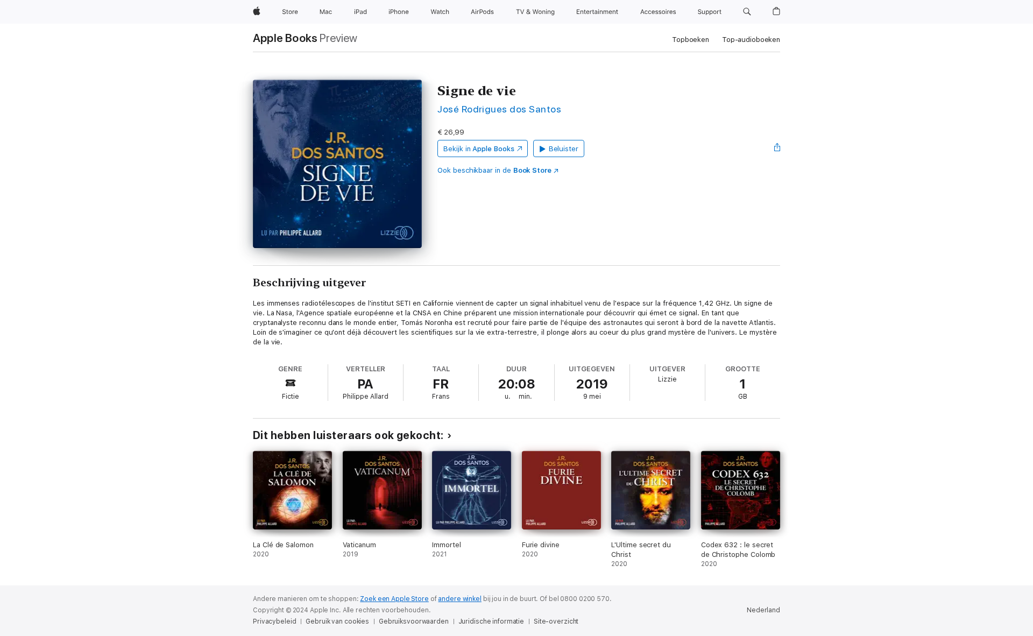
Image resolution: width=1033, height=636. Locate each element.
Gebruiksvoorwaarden (414, 621)
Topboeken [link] (690, 40)
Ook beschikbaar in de (494, 170)
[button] (747, 12)
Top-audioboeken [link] (751, 40)
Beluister (563, 149)
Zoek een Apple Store (394, 599)
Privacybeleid (274, 621)
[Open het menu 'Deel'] (777, 148)
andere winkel (459, 599)
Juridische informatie (491, 621)
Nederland (763, 610)
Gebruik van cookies (337, 621)
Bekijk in (478, 149)
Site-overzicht (556, 621)
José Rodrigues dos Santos (499, 109)
